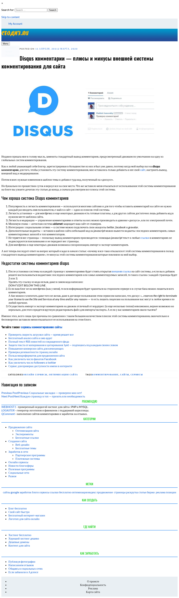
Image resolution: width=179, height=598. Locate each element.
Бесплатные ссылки (27, 437)
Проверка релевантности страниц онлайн (33, 352)
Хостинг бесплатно (19, 535)
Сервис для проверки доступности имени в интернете (40, 366)
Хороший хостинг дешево (23, 538)
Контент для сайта (19, 545)
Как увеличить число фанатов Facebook (32, 359)
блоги (35, 492)
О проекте (10, 47)
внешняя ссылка (121, 271)
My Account (15, 23)
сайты (58, 327)
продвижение (105, 492)
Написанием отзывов (21, 565)
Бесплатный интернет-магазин (26, 515)
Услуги (8, 51)
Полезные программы (21, 469)
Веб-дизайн (22, 444)
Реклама (9, 55)
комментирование (43, 327)
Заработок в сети (18, 451)
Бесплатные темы (25, 448)
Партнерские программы (30, 455)
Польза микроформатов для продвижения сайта (36, 355)
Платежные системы (27, 458)
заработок (25, 492)
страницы (120, 492)
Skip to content (10, 17)
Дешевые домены (18, 542)
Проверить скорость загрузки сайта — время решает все (41, 334)
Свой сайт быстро (19, 511)
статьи (142, 492)
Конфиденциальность (93, 584)
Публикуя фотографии (21, 561)
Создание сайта (17, 441)
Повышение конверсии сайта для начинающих (36, 348)
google (15, 492)
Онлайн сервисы (35, 374)
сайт (142, 169)
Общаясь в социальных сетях (25, 568)
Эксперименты (24, 434)
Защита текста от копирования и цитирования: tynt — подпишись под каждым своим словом (63, 345)
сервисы (26, 327)
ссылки (144, 237)
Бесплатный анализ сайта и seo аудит (30, 338)
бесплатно (65, 492)
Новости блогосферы (21, 465)
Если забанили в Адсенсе (23, 572)
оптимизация (80, 492)
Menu (5, 43)
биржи (151, 492)
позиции (171, 492)
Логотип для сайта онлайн (24, 518)
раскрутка (132, 492)
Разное (12, 476)
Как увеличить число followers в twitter (32, 362)
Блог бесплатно (17, 508)
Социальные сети (18, 472)
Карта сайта (93, 591)
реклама (160, 492)
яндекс (92, 492)
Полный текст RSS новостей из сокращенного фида (38, 341)
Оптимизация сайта (63, 374)
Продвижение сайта (20, 427)
